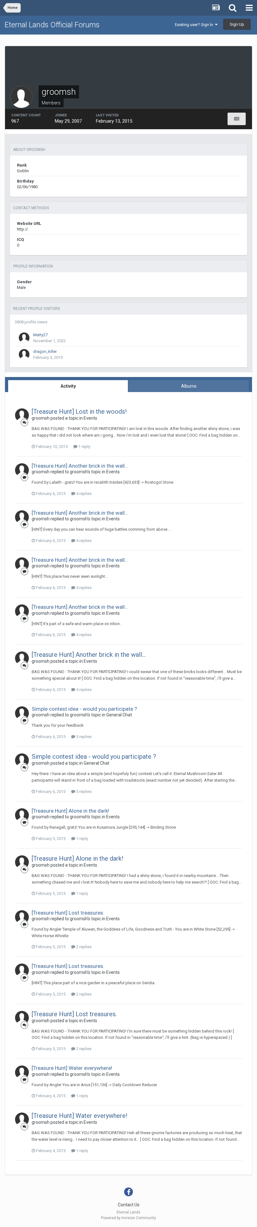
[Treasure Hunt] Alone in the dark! (70, 811)
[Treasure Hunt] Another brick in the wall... (80, 466)
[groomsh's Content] (237, 119)
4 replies (83, 493)
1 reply (83, 446)
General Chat (119, 714)
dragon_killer (45, 351)
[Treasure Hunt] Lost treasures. (68, 913)
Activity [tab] (68, 386)
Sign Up (237, 24)
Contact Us (128, 1204)
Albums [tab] (189, 386)
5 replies (83, 736)
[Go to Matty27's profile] (24, 337)
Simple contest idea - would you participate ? (84, 709)
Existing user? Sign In (195, 24)
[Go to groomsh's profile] (22, 415)
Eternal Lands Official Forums (52, 24)
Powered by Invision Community (128, 1218)
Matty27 (40, 334)
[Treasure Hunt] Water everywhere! (72, 1068)
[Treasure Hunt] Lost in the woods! (79, 411)
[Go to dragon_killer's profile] (24, 354)
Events (90, 418)
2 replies (83, 946)
